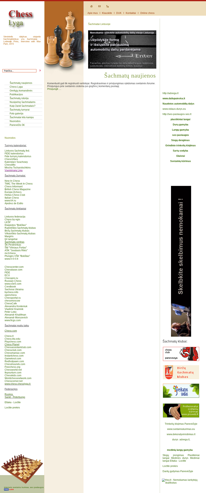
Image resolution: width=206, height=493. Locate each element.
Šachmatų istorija (19, 98)
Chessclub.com (13, 350)
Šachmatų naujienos (21, 83)
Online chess (147, 13)
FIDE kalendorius (14, 153)
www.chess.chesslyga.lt (17, 383)
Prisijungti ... (54, 89)
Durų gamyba (180, 124)
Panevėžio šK (17, 125)
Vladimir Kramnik (14, 309)
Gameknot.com (13, 358)
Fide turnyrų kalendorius (18, 156)
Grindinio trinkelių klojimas (180, 145)
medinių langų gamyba (180, 450)
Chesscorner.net (14, 381)
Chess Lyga (16, 86)
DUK (119, 13)
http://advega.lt (171, 93)
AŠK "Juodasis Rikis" (16, 250)
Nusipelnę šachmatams (22, 102)
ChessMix (10, 164)
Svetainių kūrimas (180, 161)
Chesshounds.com (15, 364)
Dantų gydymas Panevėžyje (178, 471)
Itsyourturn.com (13, 372)
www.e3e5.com (13, 283)
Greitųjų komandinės (21, 90)
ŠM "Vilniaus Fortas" (16, 247)
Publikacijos (16, 94)
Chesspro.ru (11, 278)
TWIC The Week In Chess (19, 183)
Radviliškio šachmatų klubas (20, 228)
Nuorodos (15, 121)
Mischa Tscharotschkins (18, 167)
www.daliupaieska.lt (174, 98)
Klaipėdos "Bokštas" (16, 225)
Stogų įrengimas (173, 455)
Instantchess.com (14, 355)
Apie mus (93, 13)
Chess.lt (9, 336)
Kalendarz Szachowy (16, 162)
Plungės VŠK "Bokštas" (17, 256)
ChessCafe (11, 303)
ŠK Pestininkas (13, 244)
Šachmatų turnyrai (20, 109)
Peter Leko (10, 312)
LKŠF (8, 222)
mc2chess (10, 253)
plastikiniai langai (180, 119)
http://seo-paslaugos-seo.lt (177, 114)
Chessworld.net (13, 369)
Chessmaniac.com (15, 353)
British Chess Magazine (18, 189)
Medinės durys (179, 458)
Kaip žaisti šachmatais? (22, 106)
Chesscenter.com (14, 266)
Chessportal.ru (13, 297)
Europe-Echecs (13, 192)
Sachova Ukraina (14, 289)
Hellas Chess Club (15, 195)
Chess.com (11, 330)
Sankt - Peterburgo (15, 397)
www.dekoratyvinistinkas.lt (181, 434)
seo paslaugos (180, 135)
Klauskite (107, 13)
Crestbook (10, 286)
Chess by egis (12, 219)
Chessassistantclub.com (18, 346)
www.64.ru (10, 200)
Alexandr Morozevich (16, 317)
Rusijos (9, 394)
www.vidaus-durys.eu (174, 109)
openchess (11, 295)
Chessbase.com (13, 269)
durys (175, 439)
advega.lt (184, 439)
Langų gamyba (180, 129)
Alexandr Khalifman (15, 314)
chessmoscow (12, 300)
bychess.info (11, 292)
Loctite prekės (12, 407)
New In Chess (12, 180)
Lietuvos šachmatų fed (17, 150)
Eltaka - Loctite (13, 402)
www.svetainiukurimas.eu (181, 429)
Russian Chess (13, 281)
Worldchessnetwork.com (18, 378)
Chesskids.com (13, 375)
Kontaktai (131, 13)
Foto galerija (16, 113)
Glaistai (180, 156)
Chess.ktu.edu (12, 338)
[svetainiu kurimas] (181, 421)
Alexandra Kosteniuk (16, 306)
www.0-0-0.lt (11, 258)
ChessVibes (11, 159)
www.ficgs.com (13, 320)
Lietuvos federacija (15, 216)
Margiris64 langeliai (11, 238)
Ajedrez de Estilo (14, 203)
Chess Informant (14, 186)
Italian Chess (12, 197)
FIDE (8, 272)
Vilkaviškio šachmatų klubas (20, 233)
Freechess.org (12, 367)
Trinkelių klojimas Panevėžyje (181, 423)
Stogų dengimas (180, 140)
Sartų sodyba (180, 150)
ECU (7, 275)
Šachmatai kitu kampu (22, 117)
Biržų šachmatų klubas (17, 230)
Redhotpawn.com (14, 361)
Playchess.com (13, 341)
